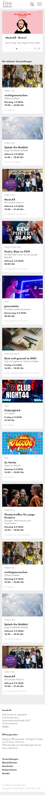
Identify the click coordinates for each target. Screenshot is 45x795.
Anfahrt (5, 737)
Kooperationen (9, 781)
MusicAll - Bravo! (16, 60)
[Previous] (35, 60)
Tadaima (14, 60)
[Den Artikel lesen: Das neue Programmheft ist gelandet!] (22, 22)
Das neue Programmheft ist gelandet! (18, 60)
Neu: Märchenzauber (29, 60)
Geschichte (7, 777)
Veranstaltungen (10, 770)
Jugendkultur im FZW (31, 60)
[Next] (39, 60)
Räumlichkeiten (9, 774)
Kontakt (6, 784)
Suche (32, 4)
